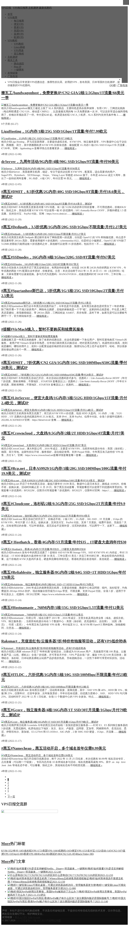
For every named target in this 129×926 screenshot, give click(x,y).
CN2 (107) (117, 850)
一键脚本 (19, 69)
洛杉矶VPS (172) (33, 850)
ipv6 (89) (19, 854)
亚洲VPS (19, 34)
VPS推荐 (12, 17)
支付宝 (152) (94, 850)
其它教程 (19, 53)
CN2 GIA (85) (69, 854)
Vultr (30, 917)
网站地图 (56, 920)
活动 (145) (106, 850)
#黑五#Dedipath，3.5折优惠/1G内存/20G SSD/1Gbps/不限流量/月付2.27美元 (64, 227)
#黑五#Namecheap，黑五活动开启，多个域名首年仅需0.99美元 (53, 748)
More (5, 844)
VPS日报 (21, 920)
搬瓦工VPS (21, 917)
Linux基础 (19, 47)
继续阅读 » (70, 148)
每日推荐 (19, 20)
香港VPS (19, 27)
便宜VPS (19, 24)
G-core (36, 917)
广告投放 (13, 76)
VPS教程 (12, 40)
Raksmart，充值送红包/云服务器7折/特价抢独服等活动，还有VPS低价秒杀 (64, 641)
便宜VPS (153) (79, 850)
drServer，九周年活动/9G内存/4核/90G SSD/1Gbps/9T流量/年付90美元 (60, 162)
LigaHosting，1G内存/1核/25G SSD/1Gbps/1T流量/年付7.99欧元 (54, 131)
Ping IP (17, 66)
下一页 (11, 796)
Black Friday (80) (85, 854)
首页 (10, 14)
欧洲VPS (19, 37)
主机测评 (13, 57)
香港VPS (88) (31, 854)
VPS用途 (19, 50)
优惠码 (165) (65, 850)
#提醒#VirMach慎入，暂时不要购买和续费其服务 (42, 329)
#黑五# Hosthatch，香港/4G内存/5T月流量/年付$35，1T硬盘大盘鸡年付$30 (63, 542)
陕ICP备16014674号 (38, 920)
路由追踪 (19, 63)
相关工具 (13, 60)
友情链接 (13, 73)
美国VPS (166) (50, 850)
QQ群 (112, 85)
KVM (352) (7, 850)
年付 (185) (18, 850)
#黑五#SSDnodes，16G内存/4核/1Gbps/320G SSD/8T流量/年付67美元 (58, 257)
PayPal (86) (44, 854)
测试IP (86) (56, 854)
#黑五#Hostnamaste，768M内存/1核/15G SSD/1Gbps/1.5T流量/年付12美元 (62, 608)
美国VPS (19, 30)
